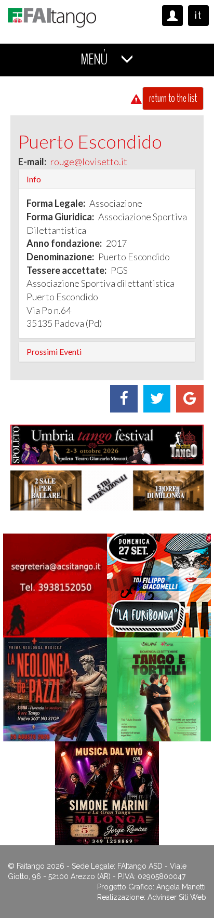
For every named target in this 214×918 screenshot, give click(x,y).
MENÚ (95, 59)
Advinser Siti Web (177, 897)
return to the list (173, 98)
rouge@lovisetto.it (88, 161)
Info (33, 178)
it (198, 15)
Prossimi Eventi (54, 351)
